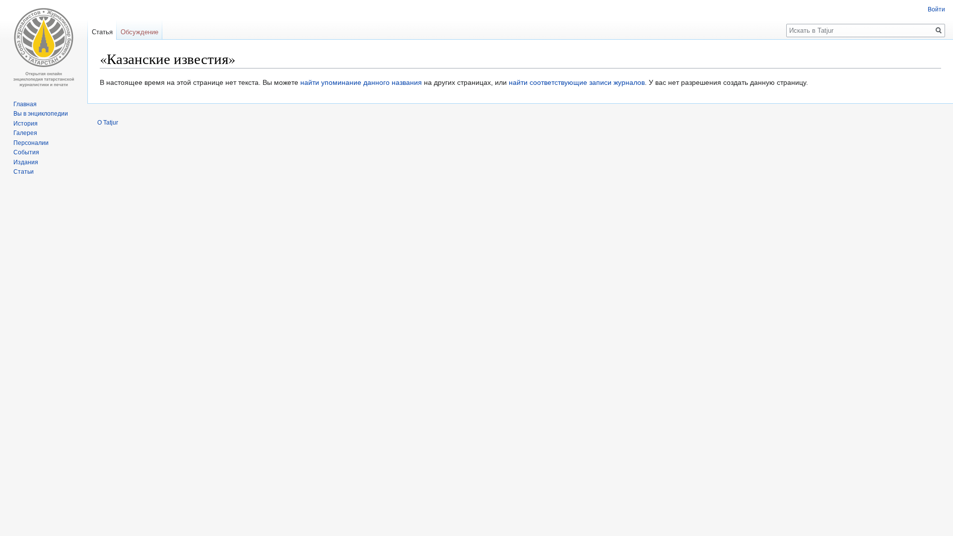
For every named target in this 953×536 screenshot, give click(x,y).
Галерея (25, 133)
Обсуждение (139, 32)
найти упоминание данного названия (361, 82)
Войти (936, 9)
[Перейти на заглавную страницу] (43, 47)
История (25, 123)
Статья (102, 32)
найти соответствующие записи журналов (577, 82)
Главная (25, 104)
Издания (25, 162)
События (26, 152)
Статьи (23, 171)
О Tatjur (107, 122)
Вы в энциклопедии (40, 113)
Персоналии (31, 142)
